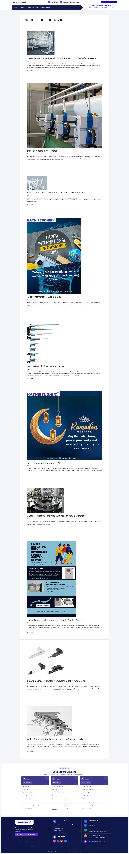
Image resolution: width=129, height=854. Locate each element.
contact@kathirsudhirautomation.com (71, 2)
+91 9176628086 (54, 2)
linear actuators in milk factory (42, 150)
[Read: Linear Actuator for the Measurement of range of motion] (45, 500)
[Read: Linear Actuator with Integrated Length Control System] (51, 578)
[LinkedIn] (65, 841)
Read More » (30, 70)
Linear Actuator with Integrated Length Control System (55, 620)
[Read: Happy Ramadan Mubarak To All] (64, 425)
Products (30, 7)
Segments (22, 7)
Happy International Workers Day (44, 296)
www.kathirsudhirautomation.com (96, 841)
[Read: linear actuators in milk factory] (64, 115)
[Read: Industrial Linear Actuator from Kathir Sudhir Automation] (45, 661)
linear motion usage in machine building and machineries (56, 192)
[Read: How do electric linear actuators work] (43, 342)
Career (48, 7)
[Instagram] (54, 841)
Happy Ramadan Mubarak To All (43, 463)
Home (15, 7)
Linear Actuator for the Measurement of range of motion (56, 516)
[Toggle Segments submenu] (25, 7)
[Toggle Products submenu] (33, 7)
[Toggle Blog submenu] (38, 7)
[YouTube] (61, 841)
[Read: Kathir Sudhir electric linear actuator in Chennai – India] (49, 721)
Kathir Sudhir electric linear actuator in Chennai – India (55, 739)
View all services (26, 782)
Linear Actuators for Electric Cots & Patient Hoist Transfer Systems (61, 58)
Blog (36, 7)
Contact (43, 7)
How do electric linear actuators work (46, 366)
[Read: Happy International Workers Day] (54, 255)
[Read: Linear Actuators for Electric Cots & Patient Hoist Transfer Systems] (40, 43)
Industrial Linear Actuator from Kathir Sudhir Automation (56, 681)
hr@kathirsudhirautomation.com (96, 837)
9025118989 (96, 835)
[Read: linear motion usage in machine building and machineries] (37, 182)
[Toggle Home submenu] (17, 7)
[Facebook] (58, 841)
